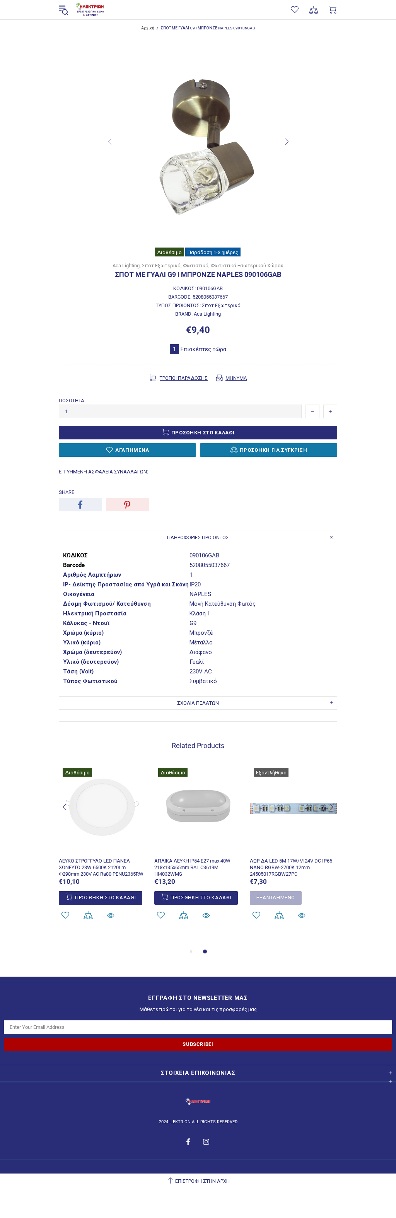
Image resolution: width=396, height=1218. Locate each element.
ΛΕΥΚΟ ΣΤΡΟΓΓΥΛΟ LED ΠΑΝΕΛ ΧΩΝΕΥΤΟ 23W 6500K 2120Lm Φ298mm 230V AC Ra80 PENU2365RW (101, 867)
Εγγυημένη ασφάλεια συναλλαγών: (103, 472)
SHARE (66, 492)
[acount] (65, 915)
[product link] (103, 773)
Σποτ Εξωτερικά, (162, 265)
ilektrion (90, 10)
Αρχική (147, 28)
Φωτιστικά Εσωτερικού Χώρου (247, 265)
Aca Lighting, (127, 265)
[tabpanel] (293, 852)
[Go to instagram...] (206, 1142)
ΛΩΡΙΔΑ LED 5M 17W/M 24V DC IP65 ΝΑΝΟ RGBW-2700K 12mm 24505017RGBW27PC (291, 867)
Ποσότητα (71, 400)
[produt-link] (103, 848)
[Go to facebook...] (188, 1142)
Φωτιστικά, (196, 265)
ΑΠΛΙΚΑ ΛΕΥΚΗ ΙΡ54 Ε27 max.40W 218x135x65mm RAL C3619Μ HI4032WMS (192, 867)
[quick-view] (110, 915)
